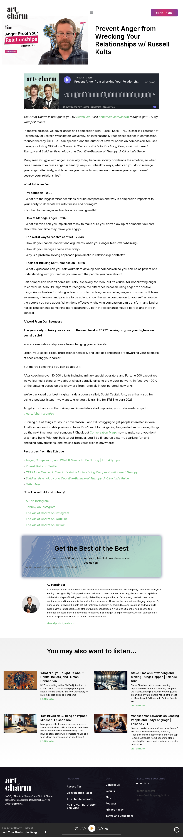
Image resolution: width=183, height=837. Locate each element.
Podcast (111, 803)
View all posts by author (60, 623)
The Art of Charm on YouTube (47, 519)
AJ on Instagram (37, 501)
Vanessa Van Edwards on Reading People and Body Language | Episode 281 (155, 720)
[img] (176, 830)
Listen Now (47, 699)
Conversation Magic (103, 432)
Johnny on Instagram (40, 507)
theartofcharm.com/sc (39, 413)
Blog (108, 797)
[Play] (92, 828)
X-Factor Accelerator (80, 799)
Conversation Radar (79, 792)
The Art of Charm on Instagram (47, 513)
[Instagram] (145, 783)
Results (110, 791)
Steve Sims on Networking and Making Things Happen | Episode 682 (154, 677)
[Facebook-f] (148, 783)
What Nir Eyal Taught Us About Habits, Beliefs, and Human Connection (61, 677)
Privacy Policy (114, 809)
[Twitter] (141, 783)
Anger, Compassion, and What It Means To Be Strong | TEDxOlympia (73, 460)
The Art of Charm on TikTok (45, 525)
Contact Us (113, 784)
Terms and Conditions (119, 815)
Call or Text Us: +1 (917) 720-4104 (82, 807)
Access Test (74, 786)
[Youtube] (137, 783)
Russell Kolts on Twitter (42, 466)
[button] (91, 13)
